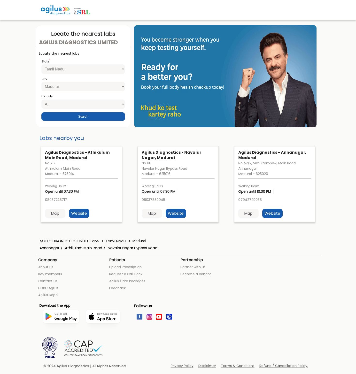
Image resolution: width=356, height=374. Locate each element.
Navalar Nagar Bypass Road (132, 248)
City (44, 79)
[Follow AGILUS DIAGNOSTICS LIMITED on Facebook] (139, 316)
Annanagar (49, 248)
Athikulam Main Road (83, 248)
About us (45, 267)
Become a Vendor (195, 274)
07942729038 (250, 199)
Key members (50, 274)
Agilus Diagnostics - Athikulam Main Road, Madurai (77, 155)
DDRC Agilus (48, 288)
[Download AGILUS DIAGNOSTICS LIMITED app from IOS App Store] (103, 330)
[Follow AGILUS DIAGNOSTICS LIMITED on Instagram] (149, 316)
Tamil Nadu (116, 241)
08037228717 (56, 199)
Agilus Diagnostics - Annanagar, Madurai (272, 155)
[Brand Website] (169, 316)
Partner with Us (193, 267)
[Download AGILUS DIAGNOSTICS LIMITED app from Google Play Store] (61, 333)
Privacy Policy (182, 366)
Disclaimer (207, 366)
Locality (47, 96)
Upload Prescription (125, 267)
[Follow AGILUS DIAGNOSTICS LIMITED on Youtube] (159, 316)
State (45, 61)
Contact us (47, 281)
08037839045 (153, 199)
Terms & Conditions (238, 366)
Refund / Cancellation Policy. (283, 366)
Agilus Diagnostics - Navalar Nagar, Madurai (171, 155)
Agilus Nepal (48, 294)
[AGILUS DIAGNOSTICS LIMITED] (65, 10)
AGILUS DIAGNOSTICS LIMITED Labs (69, 241)
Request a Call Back (125, 274)
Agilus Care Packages (127, 281)
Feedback (117, 288)
